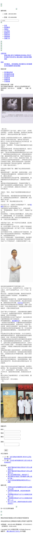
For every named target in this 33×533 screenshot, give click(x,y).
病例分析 (7, 34)
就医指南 (7, 36)
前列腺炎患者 (8, 72)
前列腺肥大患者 (9, 74)
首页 (5, 25)
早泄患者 (7, 77)
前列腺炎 (7, 64)
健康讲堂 (7, 33)
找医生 (6, 29)
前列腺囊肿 (9, 66)
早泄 (10, 57)
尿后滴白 (24, 55)
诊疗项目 (7, 31)
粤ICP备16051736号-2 (13, 531)
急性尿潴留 (16, 66)
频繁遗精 (18, 55)
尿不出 (14, 57)
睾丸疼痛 (20, 57)
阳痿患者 (7, 79)
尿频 (5, 55)
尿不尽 (13, 55)
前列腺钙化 (22, 64)
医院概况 (7, 27)
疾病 (2, 62)
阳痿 (7, 57)
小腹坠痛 (26, 57)
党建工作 (7, 38)
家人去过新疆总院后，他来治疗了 (18, 474)
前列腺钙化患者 (9, 76)
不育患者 (7, 81)
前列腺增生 (15, 64)
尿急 (8, 55)
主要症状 (3, 53)
